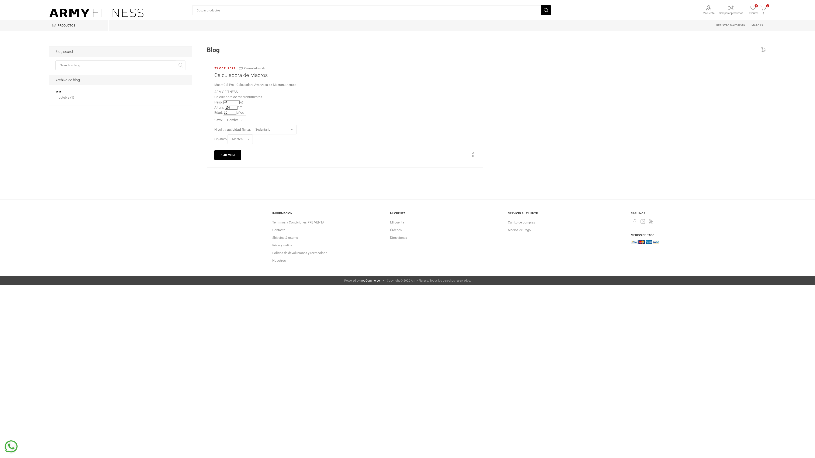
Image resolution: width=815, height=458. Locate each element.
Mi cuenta (709, 13)
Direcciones (398, 238)
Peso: (218, 102)
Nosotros (279, 261)
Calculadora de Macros (241, 75)
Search (180, 65)
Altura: (219, 107)
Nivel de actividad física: (232, 129)
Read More (228, 155)
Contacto (278, 230)
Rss (763, 49)
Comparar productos (731, 13)
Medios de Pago (519, 230)
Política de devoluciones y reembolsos (299, 253)
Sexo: (218, 120)
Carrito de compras (521, 222)
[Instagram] (642, 221)
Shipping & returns (285, 238)
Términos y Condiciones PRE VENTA (298, 222)
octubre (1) (66, 97)
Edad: (218, 113)
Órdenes (396, 230)
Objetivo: (221, 139)
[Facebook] (634, 221)
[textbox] (366, 10)
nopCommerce (370, 280)
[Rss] (651, 221)
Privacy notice (282, 245)
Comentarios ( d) (254, 68)
